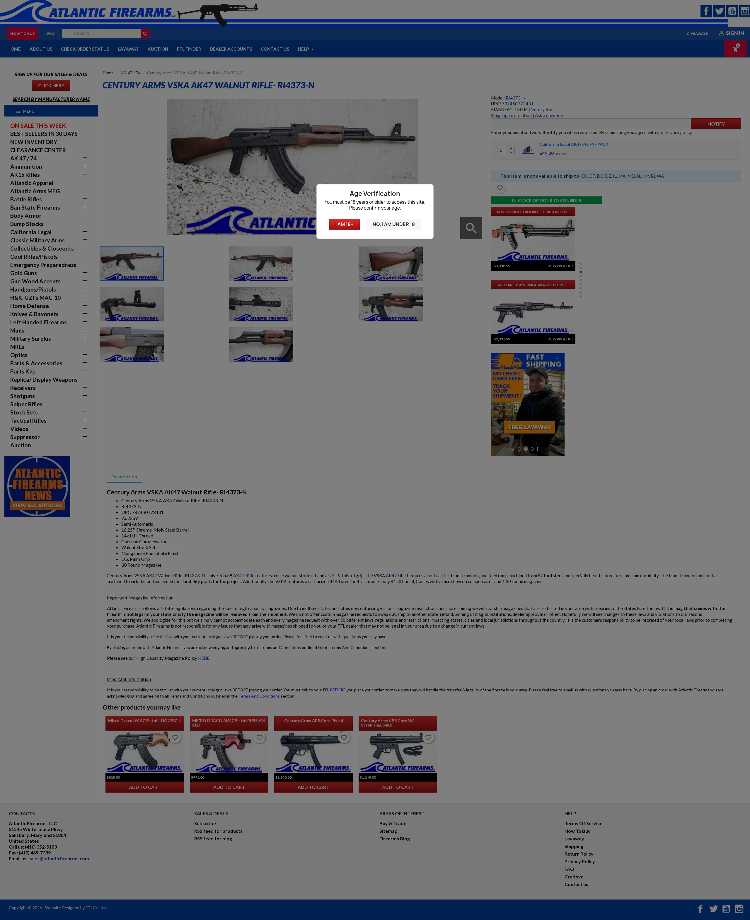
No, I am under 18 (394, 224)
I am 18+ (344, 224)
